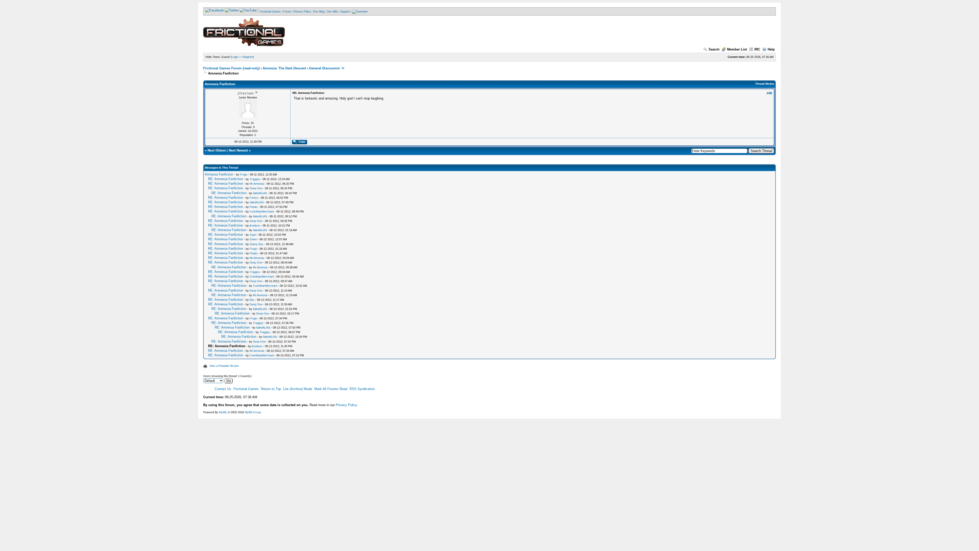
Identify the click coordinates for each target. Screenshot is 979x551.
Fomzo (254, 197)
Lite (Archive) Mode (297, 389)
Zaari (253, 234)
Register (247, 56)
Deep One (256, 188)
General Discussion (324, 68)
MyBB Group (253, 412)
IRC (757, 49)
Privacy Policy (302, 11)
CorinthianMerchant (262, 211)
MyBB (222, 412)
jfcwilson (255, 225)
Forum (287, 11)
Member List (737, 49)
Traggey (255, 179)
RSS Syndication (362, 389)
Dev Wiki (332, 11)
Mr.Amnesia (257, 183)
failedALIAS (260, 193)
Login (234, 56)
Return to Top (271, 389)
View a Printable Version (224, 365)
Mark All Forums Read (330, 389)
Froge (243, 174)
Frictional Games (270, 11)
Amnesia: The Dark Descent (284, 68)
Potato (253, 206)
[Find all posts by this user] (299, 143)
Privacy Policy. (347, 405)
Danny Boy (256, 244)
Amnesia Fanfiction (219, 174)
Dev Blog (319, 11)
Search (714, 49)
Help (771, 49)
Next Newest (238, 150)
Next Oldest (217, 150)
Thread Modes (764, 83)
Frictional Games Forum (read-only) (231, 68)
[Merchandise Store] (360, 11)
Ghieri (253, 239)
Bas (252, 299)
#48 (769, 93)
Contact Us (223, 389)
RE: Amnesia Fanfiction (225, 179)
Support (345, 11)
